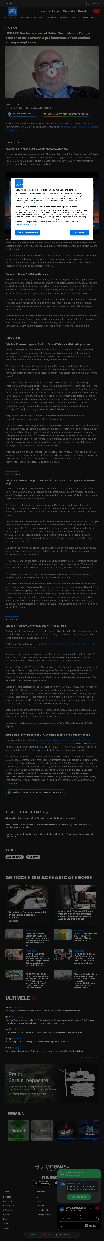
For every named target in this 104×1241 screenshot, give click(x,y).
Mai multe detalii (30, 203)
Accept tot (79, 233)
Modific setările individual (27, 233)
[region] (52, 209)
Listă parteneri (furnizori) (25, 224)
